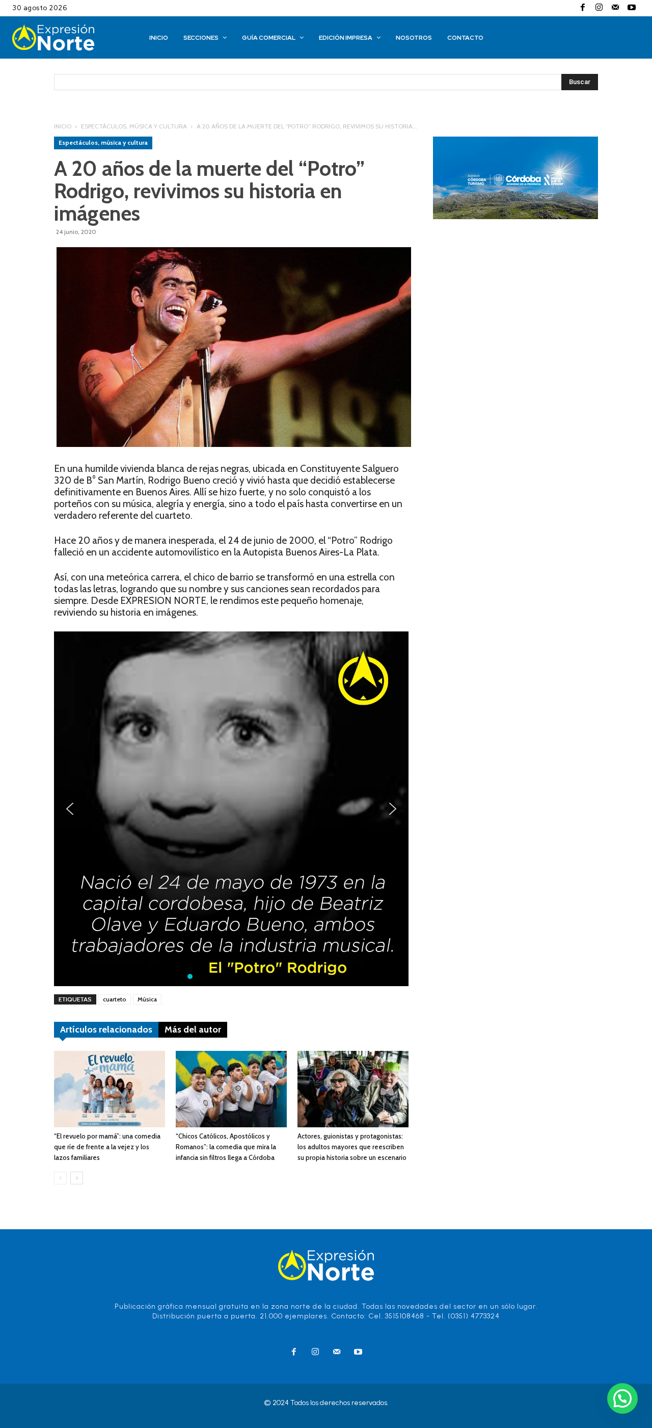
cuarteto (114, 999)
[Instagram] (599, 8)
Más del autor (193, 1029)
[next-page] (76, 1178)
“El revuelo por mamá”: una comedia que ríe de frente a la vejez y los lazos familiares (107, 1146)
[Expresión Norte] (66, 37)
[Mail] (615, 8)
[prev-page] (60, 1178)
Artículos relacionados (106, 1029)
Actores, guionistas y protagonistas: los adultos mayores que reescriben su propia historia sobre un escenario (351, 1146)
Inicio (62, 126)
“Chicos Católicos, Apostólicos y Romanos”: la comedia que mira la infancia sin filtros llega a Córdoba (226, 1146)
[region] (231, 808)
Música (147, 999)
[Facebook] (583, 8)
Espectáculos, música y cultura (134, 126)
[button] (70, 809)
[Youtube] (631, 8)
